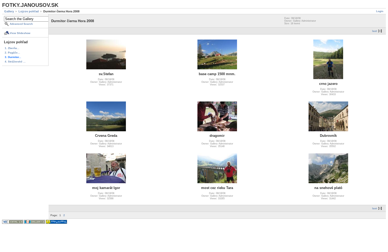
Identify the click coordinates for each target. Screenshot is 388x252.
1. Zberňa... (12, 48)
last (374, 31)
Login (379, 11)
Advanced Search (21, 23)
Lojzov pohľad (28, 11)
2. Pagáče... (12, 52)
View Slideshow (20, 33)
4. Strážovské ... (15, 61)
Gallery (9, 11)
